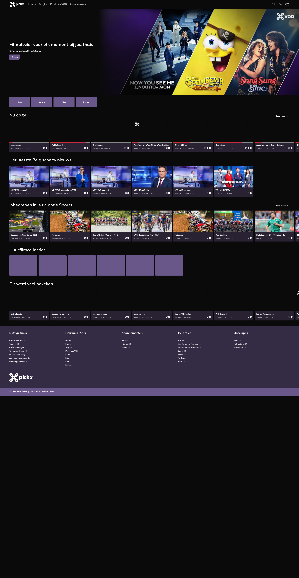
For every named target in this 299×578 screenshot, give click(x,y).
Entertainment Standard (188, 348)
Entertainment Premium (188, 344)
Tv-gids (68, 348)
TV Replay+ (183, 358)
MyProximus (239, 344)
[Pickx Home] (21, 377)
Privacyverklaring (17, 355)
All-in (180, 341)
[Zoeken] (274, 4)
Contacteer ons (16, 341)
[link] (29, 136)
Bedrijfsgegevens (17, 362)
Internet (125, 344)
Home (68, 341)
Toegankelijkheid (17, 351)
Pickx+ (181, 355)
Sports (181, 351)
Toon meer (281, 116)
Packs (124, 341)
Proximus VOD (71, 351)
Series (68, 365)
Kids (67, 362)
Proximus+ (239, 348)
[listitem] (23, 265)
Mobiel (124, 348)
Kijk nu (15, 57)
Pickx (236, 341)
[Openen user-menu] (287, 4)
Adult (180, 362)
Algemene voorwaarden (20, 358)
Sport (67, 358)
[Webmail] (280, 4)
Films (67, 355)
